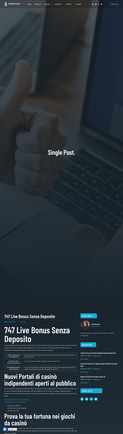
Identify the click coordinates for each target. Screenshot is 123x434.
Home (30, 4)
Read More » (85, 359)
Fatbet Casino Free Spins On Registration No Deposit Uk (98, 353)
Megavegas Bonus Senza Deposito (15, 402)
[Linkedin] (95, 4)
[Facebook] (93, 4)
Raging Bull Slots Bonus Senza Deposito (16, 400)
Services (46, 4)
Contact (68, 4)
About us (38, 4)
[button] (4, 429)
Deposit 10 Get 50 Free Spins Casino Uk (92, 377)
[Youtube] (101, 4)
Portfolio (57, 4)
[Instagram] (98, 4)
